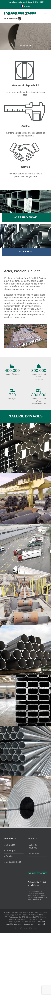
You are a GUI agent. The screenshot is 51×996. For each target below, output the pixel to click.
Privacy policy (16, 924)
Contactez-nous (13, 862)
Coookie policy (29, 924)
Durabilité (10, 845)
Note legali (41, 924)
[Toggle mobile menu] (45, 14)
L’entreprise (11, 850)
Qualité (9, 856)
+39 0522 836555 (40, 896)
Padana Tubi (36, 900)
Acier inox (34, 853)
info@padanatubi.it (40, 898)
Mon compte (10, 18)
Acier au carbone (33, 846)
